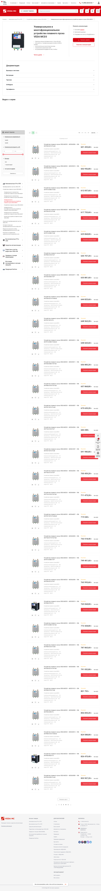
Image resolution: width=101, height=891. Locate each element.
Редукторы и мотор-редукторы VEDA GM (38, 829)
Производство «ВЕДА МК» (60, 849)
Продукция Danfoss (33, 838)
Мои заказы (56, 877)
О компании (57, 824)
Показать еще (63, 799)
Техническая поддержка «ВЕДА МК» (62, 852)
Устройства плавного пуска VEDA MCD (37, 19)
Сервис (55, 836)
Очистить (12, 173)
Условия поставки (58, 844)
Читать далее (38, 55)
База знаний (57, 826)
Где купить (56, 841)
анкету (82, 29)
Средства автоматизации (35, 826)
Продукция (56, 834)
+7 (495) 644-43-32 (87, 3)
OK (65, 884)
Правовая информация (6, 826)
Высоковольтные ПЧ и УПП (35, 824)
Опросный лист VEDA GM (60, 859)
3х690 (6, 143)
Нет (6, 162)
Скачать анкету (84, 40)
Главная (4, 19)
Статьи (55, 821)
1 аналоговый (8, 164)
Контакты (56, 831)
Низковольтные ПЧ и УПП (15, 19)
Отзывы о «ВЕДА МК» (59, 854)
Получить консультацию (83, 44)
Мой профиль (57, 875)
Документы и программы (60, 829)
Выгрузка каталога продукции (61, 846)
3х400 (6, 140)
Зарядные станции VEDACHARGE (37, 831)
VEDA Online (56, 857)
